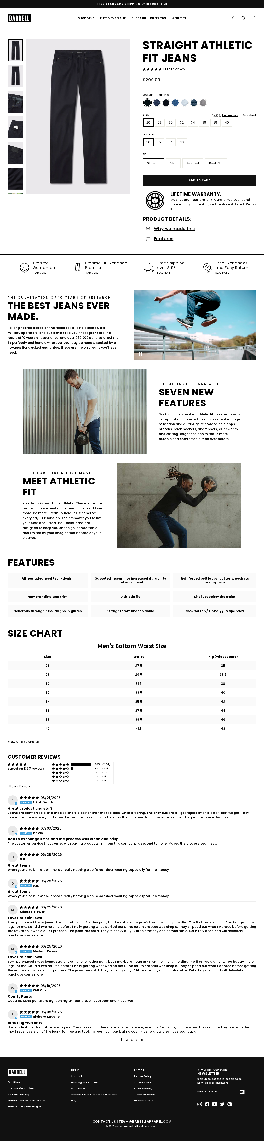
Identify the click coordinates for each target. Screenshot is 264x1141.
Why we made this (174, 229)
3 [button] (132, 1040)
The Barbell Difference (149, 18)
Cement (203, 103)
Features (163, 239)
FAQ (73, 1100)
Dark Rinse (147, 103)
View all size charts (23, 742)
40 (227, 122)
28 (160, 122)
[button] (153, 69)
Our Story (14, 1082)
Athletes (179, 18)
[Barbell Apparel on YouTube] (214, 1104)
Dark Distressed (157, 103)
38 (215, 122)
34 (193, 122)
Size (146, 114)
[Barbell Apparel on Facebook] (207, 1104)
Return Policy (142, 1076)
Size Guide (78, 1088)
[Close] (78, 116)
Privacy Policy (143, 1088)
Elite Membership (113, 18)
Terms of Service (145, 1094)
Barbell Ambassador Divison (26, 1100)
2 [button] (127, 1040)
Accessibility (142, 1082)
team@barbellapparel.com (145, 1121)
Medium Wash (175, 103)
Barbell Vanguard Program (25, 1106)
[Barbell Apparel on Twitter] (222, 1104)
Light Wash (184, 103)
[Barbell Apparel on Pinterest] (229, 1104)
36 (204, 122)
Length (148, 134)
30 (171, 122)
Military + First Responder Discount (94, 1094)
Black (166, 103)
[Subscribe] (242, 1091)
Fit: (145, 154)
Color (156, 94)
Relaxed (193, 163)
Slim (173, 163)
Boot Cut (216, 163)
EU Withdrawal (143, 1100)
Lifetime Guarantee (21, 1088)
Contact (76, 1076)
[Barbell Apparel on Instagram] (199, 1104)
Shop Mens (86, 18)
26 (148, 122)
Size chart (249, 115)
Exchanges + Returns (84, 1082)
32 (182, 122)
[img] (30, 798)
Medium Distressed (194, 103)
